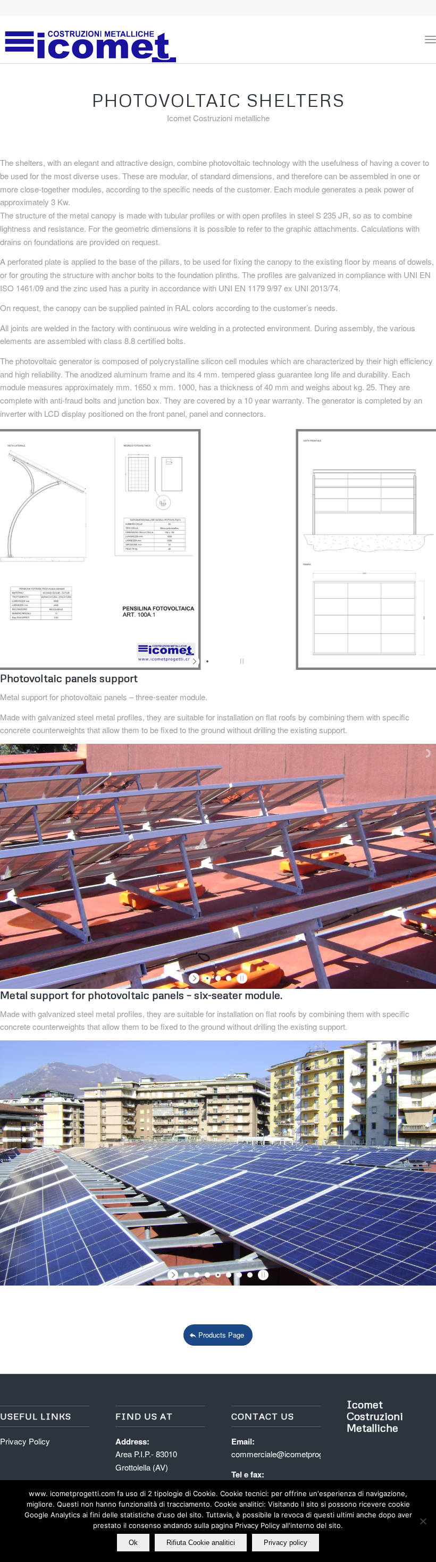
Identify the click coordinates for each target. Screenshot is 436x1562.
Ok (133, 1543)
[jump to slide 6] (239, 1275)
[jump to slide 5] (228, 1275)
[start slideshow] (195, 661)
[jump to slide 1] (207, 661)
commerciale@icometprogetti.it (285, 1453)
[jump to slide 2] (218, 661)
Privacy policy (285, 1543)
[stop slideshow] (240, 661)
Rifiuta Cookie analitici (200, 1543)
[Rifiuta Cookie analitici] (422, 1521)
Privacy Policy (25, 1441)
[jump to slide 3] (228, 661)
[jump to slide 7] (250, 1275)
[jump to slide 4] (218, 1275)
